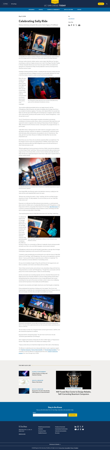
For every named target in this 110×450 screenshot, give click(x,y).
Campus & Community (53, 9)
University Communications (60, 430)
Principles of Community (60, 426)
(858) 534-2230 (22, 434)
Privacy (72, 448)
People (41, 9)
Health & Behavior (37, 380)
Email (34, 412)
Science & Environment (39, 371)
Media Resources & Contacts (44, 426)
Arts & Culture (68, 9)
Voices (79, 9)
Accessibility (67, 448)
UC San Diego (13, 3)
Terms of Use (61, 448)
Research (31, 9)
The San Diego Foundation (51, 349)
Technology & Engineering (74, 388)
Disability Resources (42, 433)
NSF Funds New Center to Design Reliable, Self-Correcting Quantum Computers (73, 392)
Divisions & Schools (55, 444)
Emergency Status (42, 430)
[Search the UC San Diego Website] (107, 4)
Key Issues (57, 433)
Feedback (76, 448)
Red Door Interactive (26, 349)
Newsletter (40, 428)
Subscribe (101, 3)
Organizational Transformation (61, 428)
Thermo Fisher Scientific (36, 349)
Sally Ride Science (54, 206)
